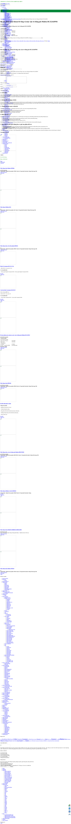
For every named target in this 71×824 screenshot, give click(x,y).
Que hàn (6, 714)
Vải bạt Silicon (4, 721)
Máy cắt (6, 93)
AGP (5, 41)
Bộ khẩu (8, 28)
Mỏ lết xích (8, 46)
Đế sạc (6, 8)
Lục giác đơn (9, 41)
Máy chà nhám (7, 671)
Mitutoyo (2, 740)
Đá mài (6, 725)
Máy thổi (6, 690)
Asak (5, 47)
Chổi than (6, 697)
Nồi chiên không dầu (8, 588)
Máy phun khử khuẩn (8, 113)
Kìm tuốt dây (9, 654)
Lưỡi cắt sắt (6, 730)
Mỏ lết (8, 619)
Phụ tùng (6, 704)
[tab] (36, 43)
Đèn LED (6, 89)
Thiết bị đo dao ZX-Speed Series (10, 817)
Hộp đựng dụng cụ (5, 701)
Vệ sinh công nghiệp (5, 733)
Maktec (65, 739)
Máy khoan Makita (10, 678)
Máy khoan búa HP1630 (5, 383)
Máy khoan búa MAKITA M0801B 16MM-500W (11, 529)
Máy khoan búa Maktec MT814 (7, 568)
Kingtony (53, 739)
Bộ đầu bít (8, 27)
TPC (5, 36)
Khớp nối (8, 606)
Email (1, 86)
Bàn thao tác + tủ (7, 597)
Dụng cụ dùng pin (8, 623)
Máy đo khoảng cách (10, 637)
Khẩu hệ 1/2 (9, 32)
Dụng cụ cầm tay (5, 596)
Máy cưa (6, 97)
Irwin (46, 739)
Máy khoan (6, 677)
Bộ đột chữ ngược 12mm (5, 403)
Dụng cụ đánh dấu (8, 643)
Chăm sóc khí (4, 590)
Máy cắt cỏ (6, 689)
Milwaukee (69, 739)
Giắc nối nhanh (5, 700)
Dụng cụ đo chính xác (8, 19)
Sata (18, 740)
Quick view (2, 173)
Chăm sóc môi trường (6, 591)
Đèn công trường (7, 88)
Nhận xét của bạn (3, 82)
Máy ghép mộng (7, 101)
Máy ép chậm (7, 586)
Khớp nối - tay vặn (10, 607)
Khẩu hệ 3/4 (9, 33)
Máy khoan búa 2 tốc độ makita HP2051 (9, 245)
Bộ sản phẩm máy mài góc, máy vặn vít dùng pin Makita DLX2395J (15, 335)
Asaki (5, 32)
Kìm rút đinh (9, 652)
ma (59, 739)
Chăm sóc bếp (4, 10)
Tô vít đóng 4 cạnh (10, 661)
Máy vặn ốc (6, 682)
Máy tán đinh (9, 67)
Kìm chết (8, 649)
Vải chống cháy (41, 740)
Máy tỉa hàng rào (7, 115)
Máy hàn (6, 713)
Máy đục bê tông (7, 675)
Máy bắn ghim (9, 627)
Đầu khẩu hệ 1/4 (9, 30)
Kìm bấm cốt (9, 72)
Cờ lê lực (8, 601)
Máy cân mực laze (10, 633)
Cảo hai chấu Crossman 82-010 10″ (8, 290)
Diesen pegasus (34, 739)
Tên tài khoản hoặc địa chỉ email (6, 69)
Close (1, 574)
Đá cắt (51, 740)
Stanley (21, 740)
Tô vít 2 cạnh (9, 659)
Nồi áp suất (6, 587)
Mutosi (3, 129)
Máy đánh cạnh (7, 673)
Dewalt (30, 739)
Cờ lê (7, 43)
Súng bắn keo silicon (10, 642)
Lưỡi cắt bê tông (7, 727)
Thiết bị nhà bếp (5, 717)
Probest (13, 740)
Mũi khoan (6, 731)
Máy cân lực (4, 125)
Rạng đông (6, 782)
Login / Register (5, 820)
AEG (5, 39)
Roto (5, 595)
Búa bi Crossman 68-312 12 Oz (7, 266)
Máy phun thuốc (9, 66)
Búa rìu (6, 610)
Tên (1, 84)
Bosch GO (8, 624)
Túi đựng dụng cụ (5, 720)
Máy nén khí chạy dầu (8, 109)
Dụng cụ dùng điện (5, 665)
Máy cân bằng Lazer (10, 631)
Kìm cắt (8, 648)
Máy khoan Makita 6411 (5, 207)
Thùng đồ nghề (5, 718)
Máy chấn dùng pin (10, 635)
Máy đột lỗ (6, 674)
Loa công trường (9, 626)
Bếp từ (6, 584)
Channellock (19, 739)
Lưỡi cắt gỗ (6, 728)
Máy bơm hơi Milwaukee (9, 122)
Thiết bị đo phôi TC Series (9, 815)
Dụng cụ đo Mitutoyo (6, 117)
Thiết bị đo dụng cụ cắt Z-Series (10, 816)
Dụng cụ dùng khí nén (6, 685)
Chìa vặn (6, 613)
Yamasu (49, 740)
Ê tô (5, 644)
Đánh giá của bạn (3, 75)
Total (29, 740)
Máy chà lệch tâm (7, 670)
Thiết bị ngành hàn (5, 710)
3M (5, 794)
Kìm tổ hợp (8, 653)
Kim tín (50, 739)
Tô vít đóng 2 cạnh (10, 660)
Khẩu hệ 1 (8, 31)
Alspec (6, 43)
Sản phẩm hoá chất (8, 779)
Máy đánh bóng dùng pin (11, 636)
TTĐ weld (6, 27)
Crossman (6, 33)
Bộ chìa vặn (9, 614)
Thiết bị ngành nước (8, 22)
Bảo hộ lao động (5, 578)
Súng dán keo (7, 684)
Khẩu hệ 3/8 (9, 605)
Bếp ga (6, 583)
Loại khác (8, 608)
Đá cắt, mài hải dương (8, 29)
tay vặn (8, 609)
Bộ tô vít (8, 656)
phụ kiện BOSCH (7, 703)
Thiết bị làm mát (5, 708)
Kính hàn (6, 134)
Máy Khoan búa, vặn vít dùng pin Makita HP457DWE (12, 452)
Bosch (6, 31)
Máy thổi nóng (7, 695)
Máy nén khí (4, 705)
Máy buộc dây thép (10, 630)
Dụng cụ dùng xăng (5, 687)
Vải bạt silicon (37, 740)
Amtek (6, 803)
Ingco (44, 739)
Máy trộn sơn (7, 681)
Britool (12, 739)
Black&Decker (5, 739)
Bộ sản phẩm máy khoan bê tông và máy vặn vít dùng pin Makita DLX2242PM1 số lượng (16, 37)
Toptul (27, 740)
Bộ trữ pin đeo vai (5, 9)
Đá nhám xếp (7, 726)
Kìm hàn (6, 133)
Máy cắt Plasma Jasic (8, 669)
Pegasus (10, 740)
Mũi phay (6, 732)
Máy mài (6, 679)
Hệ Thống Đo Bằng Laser (9, 814)
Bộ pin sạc (4, 7)
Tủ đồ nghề (4, 719)
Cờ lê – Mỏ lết (7, 42)
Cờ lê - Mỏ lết (7, 616)
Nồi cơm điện (7, 589)
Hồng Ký (41, 739)
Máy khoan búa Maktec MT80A (7, 168)
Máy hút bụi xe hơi (12, 629)
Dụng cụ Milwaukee (5, 698)
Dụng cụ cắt (7, 622)
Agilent (6, 798)
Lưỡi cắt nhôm (7, 729)
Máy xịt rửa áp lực (10, 68)
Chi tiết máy (4, 22)
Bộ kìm (8, 646)
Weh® (45, 740)
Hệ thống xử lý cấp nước (9, 592)
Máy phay (6, 104)
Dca (28, 739)
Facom (38, 739)
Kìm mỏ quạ (9, 651)
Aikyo (6, 42)
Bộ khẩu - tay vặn (7, 598)
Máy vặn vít (7, 107)
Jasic (48, 739)
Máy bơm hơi (9, 628)
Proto (16, 740)
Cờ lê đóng (8, 44)
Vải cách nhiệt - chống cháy (7, 722)
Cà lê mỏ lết (7, 611)
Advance (6, 796)
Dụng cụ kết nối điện (5, 696)
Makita (62, 739)
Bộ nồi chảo (7, 585)
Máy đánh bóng (7, 98)
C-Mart (15, 739)
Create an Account (6, 67)
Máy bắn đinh (7, 91)
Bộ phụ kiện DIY (7, 716)
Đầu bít (8, 657)
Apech (6, 46)
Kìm (5, 645)
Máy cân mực (9, 632)
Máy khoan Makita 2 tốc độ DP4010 (8, 490)
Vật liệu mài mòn (5, 723)
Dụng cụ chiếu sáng (5, 87)
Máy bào (6, 667)
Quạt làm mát (7, 131)
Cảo (5, 612)
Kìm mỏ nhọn (9, 650)
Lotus (57, 739)
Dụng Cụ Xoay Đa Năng (11, 625)
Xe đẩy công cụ (5, 734)
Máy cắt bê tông (7, 688)
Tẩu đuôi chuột (9, 47)
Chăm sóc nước (5, 593)
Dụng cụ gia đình (7, 23)
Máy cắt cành (9, 634)
